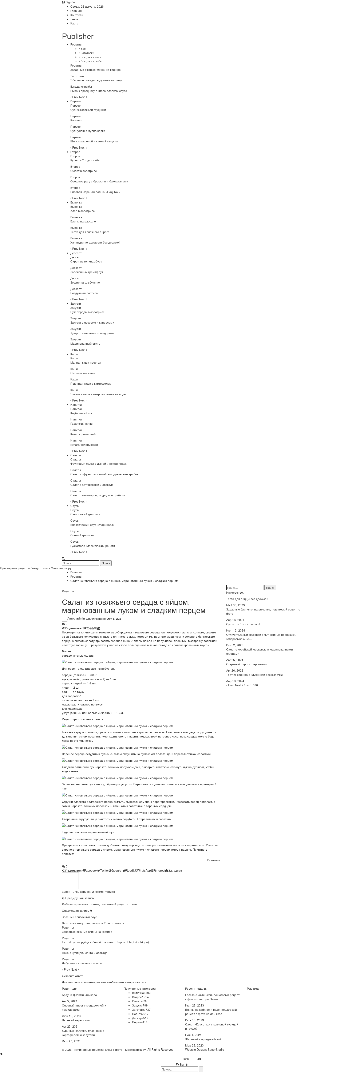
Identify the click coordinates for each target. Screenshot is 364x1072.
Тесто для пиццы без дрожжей (247, 599)
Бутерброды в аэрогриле (87, 312)
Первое (75, 101)
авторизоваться (135, 982)
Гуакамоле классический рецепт (92, 545)
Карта (74, 23)
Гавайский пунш (81, 423)
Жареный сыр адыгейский (203, 1039)
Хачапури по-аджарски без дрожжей (95, 242)
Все (83, 48)
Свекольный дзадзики (85, 514)
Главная (76, 10)
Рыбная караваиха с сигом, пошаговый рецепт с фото (99, 904)
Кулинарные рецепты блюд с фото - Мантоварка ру (35, 568)
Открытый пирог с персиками (246, 664)
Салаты (75, 455)
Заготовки (87, 53)
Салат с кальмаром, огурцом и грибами (97, 495)
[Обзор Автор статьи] (70, 880)
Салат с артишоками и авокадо (92, 484)
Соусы (74, 505)
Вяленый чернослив (76, 1020)
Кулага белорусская (84, 444)
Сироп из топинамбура (86, 261)
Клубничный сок (81, 413)
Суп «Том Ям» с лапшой (243, 624)
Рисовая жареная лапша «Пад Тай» (95, 192)
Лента (74, 19)
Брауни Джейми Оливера (79, 995)
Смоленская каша (82, 373)
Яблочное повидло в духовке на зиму (96, 80)
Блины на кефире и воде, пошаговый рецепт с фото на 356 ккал (211, 1011)
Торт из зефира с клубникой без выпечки (254, 674)
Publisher (78, 35)
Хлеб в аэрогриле (82, 211)
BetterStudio (216, 1049)
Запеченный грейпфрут (86, 272)
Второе (75, 152)
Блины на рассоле (83, 221)
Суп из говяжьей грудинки (88, 109)
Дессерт (76, 253)
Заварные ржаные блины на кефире (95, 69)
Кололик (76, 120)
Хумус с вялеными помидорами (92, 333)
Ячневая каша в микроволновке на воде (98, 394)
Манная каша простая (85, 362)
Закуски (75, 303)
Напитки (76, 404)
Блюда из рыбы (91, 61)
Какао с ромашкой (83, 434)
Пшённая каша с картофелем (90, 383)
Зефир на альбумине (85, 282)
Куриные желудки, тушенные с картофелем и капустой (83, 1032)
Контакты (76, 15)
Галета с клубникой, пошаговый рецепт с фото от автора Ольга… (212, 997)
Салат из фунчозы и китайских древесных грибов (104, 474)
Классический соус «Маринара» (92, 524)
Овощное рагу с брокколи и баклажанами (99, 181)
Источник (213, 860)
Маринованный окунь (85, 343)
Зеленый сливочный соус (79, 917)
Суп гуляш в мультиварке (87, 130)
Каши (74, 354)
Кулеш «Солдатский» (85, 160)
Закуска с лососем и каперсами (92, 322)
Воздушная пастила (84, 293)
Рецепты (76, 44)
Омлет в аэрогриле (83, 171)
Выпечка (76, 202)
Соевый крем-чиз (82, 535)
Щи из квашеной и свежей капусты (94, 141)
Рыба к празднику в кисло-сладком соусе (98, 90)
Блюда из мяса (91, 57)
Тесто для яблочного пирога (89, 232)
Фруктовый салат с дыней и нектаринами (98, 463)
